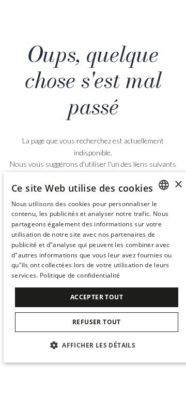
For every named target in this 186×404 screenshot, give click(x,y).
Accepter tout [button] (96, 297)
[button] (96, 345)
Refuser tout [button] (96, 322)
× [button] (178, 185)
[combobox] (164, 185)
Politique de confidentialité (80, 275)
